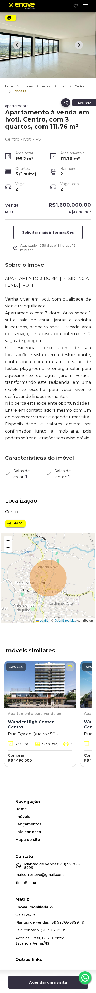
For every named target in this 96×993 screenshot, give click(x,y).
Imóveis (28, 86)
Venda (46, 86)
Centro (79, 86)
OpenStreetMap (66, 620)
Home (9, 86)
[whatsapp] (85, 977)
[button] (8, 540)
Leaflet (44, 620)
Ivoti (63, 86)
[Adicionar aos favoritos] (70, 667)
